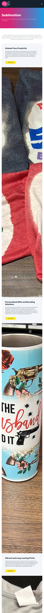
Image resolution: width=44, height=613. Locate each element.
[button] (42, 4)
